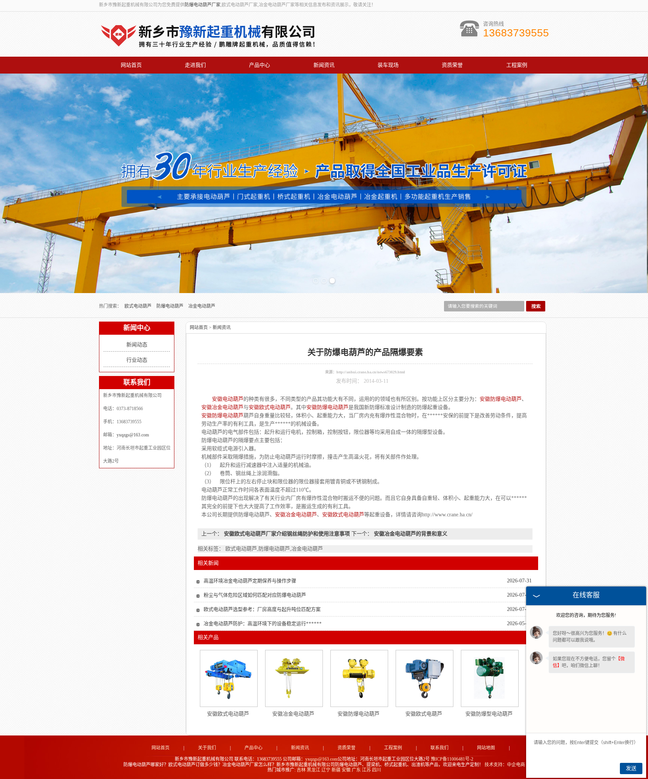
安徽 (346, 770)
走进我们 (195, 65)
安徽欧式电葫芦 (423, 714)
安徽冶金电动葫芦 (293, 714)
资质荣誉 (452, 65)
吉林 (301, 770)
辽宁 (325, 770)
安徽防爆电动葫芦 (359, 714)
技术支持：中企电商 (504, 764)
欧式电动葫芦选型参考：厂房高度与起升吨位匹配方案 (262, 609)
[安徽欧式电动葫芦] (228, 678)
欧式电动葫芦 (138, 306)
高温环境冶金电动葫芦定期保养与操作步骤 (250, 580)
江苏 (366, 770)
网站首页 (131, 65)
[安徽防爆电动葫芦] (359, 678)
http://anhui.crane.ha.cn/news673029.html (370, 372)
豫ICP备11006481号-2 (452, 759)
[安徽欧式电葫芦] (424, 678)
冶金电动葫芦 (201, 306)
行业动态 (136, 360)
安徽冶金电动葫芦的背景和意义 (409, 534)
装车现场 (388, 65)
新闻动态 (136, 344)
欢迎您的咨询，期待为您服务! (586, 615)
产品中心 (259, 65)
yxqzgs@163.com (133, 435)
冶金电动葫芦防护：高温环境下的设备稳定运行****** (263, 623)
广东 (356, 770)
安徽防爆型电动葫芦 (489, 714)
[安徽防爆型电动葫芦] (489, 678)
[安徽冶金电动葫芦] (294, 678)
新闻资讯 (324, 65)
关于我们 (207, 747)
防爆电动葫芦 (170, 306)
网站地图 (486, 747)
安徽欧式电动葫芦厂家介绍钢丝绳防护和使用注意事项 (286, 534)
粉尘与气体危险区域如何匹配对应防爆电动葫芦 (255, 595)
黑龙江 (313, 770)
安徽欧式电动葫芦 (228, 714)
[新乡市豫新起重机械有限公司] (209, 49)
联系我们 (439, 747)
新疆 (336, 770)
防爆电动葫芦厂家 (202, 5)
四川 (376, 770)
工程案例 (516, 65)
